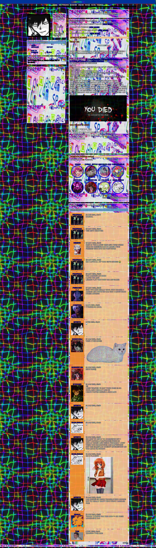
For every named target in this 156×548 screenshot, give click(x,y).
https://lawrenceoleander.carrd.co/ (104, 59)
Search (100, 5)
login (79, 205)
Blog (93, 5)
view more (108, 24)
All (64, 5)
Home (55, 5)
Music (87, 5)
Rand (73, 5)
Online (81, 5)
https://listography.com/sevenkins (87, 61)
